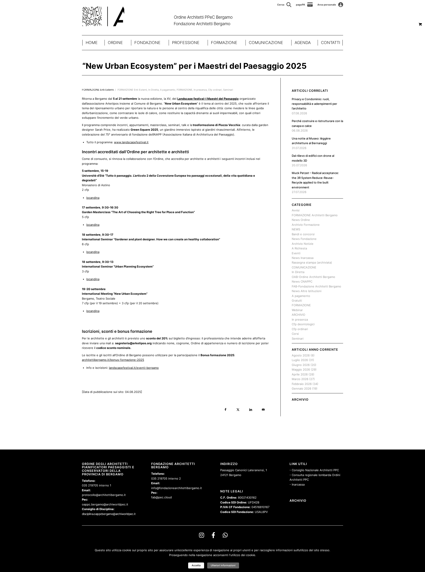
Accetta (196, 565)
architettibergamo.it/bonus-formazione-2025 (113, 360)
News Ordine (301, 220)
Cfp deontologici (303, 324)
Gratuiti (297, 300)
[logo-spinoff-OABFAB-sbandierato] (163, 16)
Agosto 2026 (301, 355)
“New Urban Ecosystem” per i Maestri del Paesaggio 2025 (194, 66)
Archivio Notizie (302, 243)
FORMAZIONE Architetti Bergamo (315, 215)
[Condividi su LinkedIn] (251, 410)
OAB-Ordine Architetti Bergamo (313, 277)
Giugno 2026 (301, 365)
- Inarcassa (297, 484)
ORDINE (115, 42)
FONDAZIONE (147, 42)
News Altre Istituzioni (306, 291)
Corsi (295, 333)
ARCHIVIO (298, 314)
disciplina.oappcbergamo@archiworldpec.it (108, 514)
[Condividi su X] (238, 410)
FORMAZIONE (224, 42)
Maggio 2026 (301, 369)
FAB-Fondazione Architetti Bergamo (316, 286)
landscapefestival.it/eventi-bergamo (134, 367)
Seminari (228, 89)
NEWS (296, 229)
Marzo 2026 (300, 379)
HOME (92, 42)
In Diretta (153, 89)
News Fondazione (304, 239)
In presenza (200, 89)
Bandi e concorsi (303, 234)
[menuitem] (284, 4)
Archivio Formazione (306, 224)
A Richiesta (299, 248)
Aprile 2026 (300, 374)
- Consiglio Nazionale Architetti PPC (314, 470)
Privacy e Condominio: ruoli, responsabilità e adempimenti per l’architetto (314, 103)
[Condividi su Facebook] (225, 410)
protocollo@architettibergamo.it (104, 495)
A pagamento (167, 89)
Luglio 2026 (300, 360)
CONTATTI (330, 42)
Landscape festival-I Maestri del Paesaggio (208, 98)
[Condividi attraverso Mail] (263, 410)
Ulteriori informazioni (223, 565)
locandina (92, 197)
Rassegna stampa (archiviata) (312, 262)
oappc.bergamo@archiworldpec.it (105, 504)
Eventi (296, 253)
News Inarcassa (302, 258)
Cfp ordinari (215, 89)
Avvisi (295, 210)
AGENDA (303, 42)
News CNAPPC (302, 281)
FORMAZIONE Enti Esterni (132, 89)
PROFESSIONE (185, 42)
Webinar (297, 310)
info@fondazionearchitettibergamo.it (176, 488)
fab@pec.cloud (161, 497)
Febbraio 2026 (302, 384)
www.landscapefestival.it (131, 142)
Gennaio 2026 (301, 388)
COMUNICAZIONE (266, 42)
